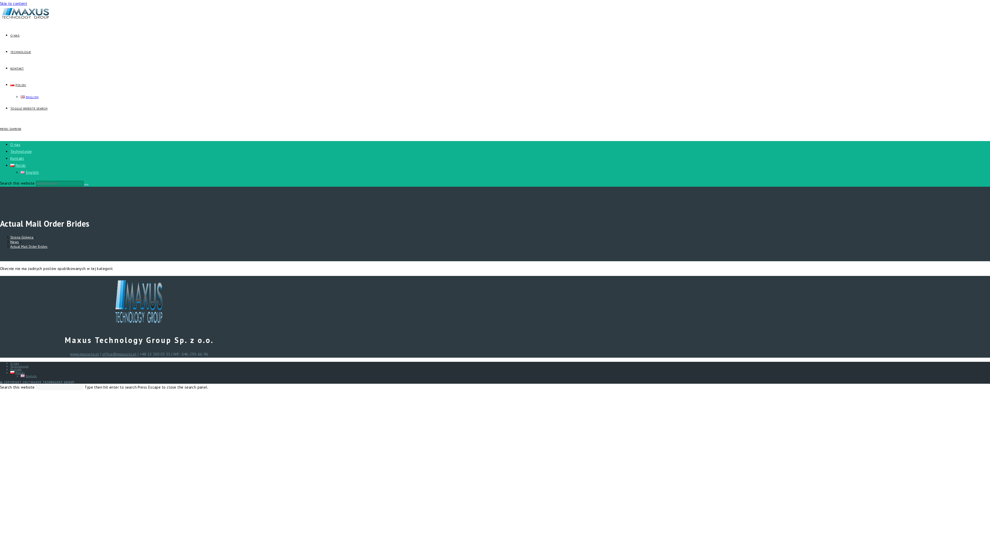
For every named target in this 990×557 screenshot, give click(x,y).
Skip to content (13, 3)
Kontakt (17, 158)
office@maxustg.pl (119, 354)
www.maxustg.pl (84, 354)
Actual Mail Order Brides (29, 246)
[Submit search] (86, 184)
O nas (15, 144)
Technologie (21, 151)
